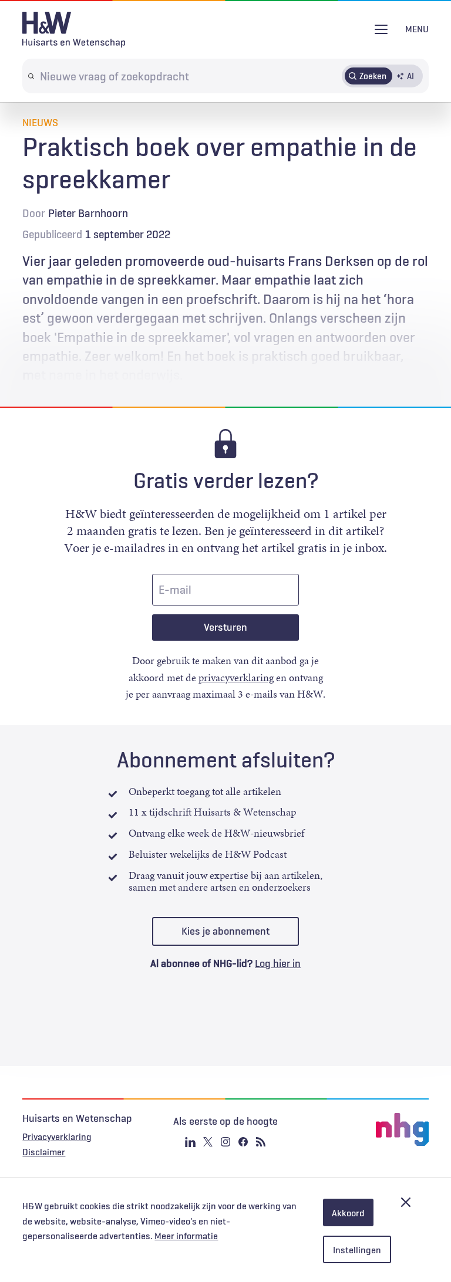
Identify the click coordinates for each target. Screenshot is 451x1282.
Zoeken (372, 75)
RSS (261, 1142)
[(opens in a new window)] (360, 1129)
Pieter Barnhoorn (88, 213)
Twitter (208, 1142)
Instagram (225, 1142)
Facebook (243, 1142)
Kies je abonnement (225, 931)
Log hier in (278, 963)
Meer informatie (186, 1235)
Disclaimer (43, 1151)
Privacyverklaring (57, 1136)
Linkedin (190, 1142)
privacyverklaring (236, 677)
